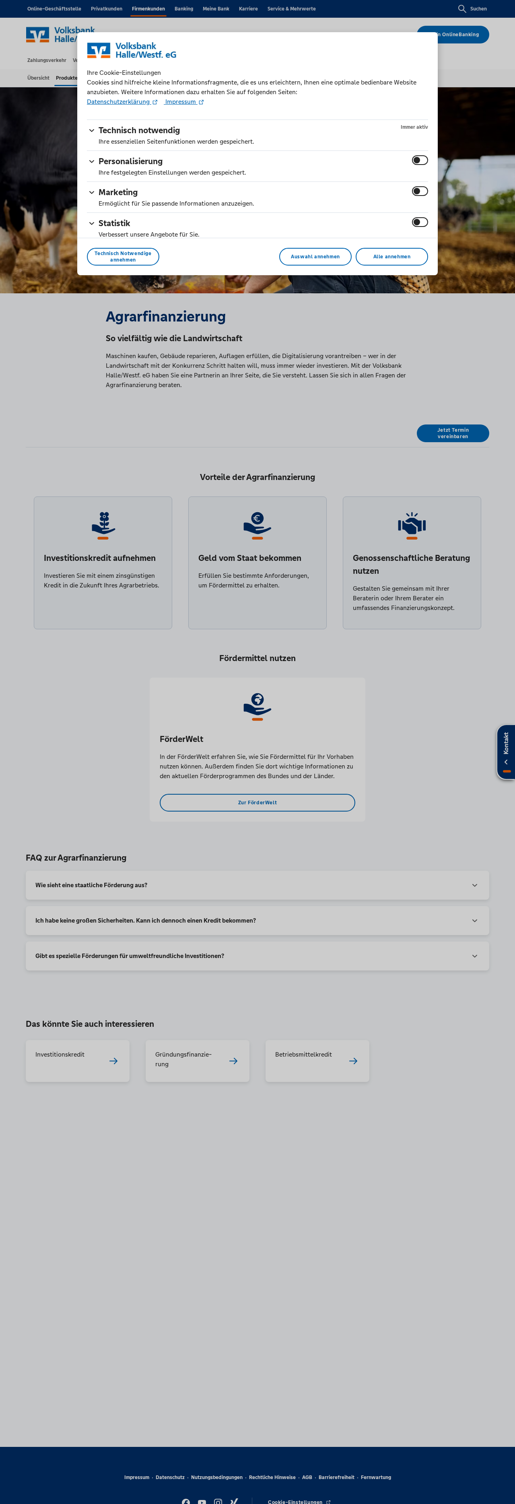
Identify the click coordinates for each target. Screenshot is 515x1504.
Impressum (181, 101)
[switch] (420, 160)
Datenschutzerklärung (119, 101)
